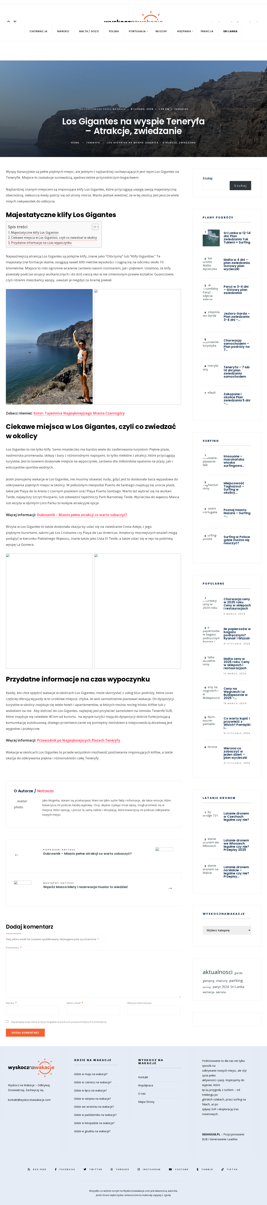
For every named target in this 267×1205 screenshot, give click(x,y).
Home (75, 142)
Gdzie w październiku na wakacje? (95, 1115)
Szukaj (207, 178)
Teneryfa (181, 109)
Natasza (119, 109)
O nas (142, 1093)
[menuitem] (137, 31)
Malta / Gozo (89, 31)
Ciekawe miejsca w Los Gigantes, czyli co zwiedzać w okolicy (54, 238)
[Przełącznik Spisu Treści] (93, 227)
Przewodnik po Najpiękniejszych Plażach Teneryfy (78, 740)
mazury (222, 980)
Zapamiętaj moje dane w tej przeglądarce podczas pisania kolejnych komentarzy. (59, 1022)
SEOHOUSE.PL (211, 1134)
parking (236, 980)
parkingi (207, 987)
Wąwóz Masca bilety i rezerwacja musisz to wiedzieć (85, 885)
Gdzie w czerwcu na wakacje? (92, 1082)
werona (221, 992)
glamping (208, 981)
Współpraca (145, 1085)
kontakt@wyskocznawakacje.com (29, 1100)
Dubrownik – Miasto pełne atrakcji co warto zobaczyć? (82, 515)
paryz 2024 (221, 986)
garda (238, 973)
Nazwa (11, 1003)
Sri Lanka (237, 987)
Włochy (161, 31)
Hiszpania (184, 31)
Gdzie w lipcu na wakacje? (90, 1090)
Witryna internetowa (139, 1003)
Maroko (63, 31)
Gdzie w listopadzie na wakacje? (94, 1123)
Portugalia (137, 31)
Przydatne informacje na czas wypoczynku (41, 243)
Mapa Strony (146, 1102)
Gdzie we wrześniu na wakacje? (94, 1106)
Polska (114, 31)
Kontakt (143, 1077)
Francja (207, 31)
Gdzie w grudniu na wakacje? (92, 1131)
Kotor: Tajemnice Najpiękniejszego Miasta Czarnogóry (79, 413)
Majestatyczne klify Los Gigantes (35, 232)
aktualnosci (218, 972)
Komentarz (14, 947)
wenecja (208, 992)
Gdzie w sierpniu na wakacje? (92, 1098)
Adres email (74, 1003)
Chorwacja (38, 31)
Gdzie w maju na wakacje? (91, 1074)
